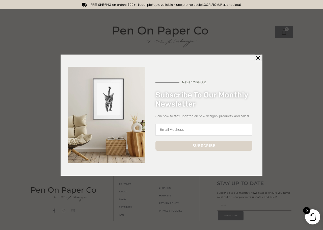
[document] (161, 115)
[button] (258, 58)
